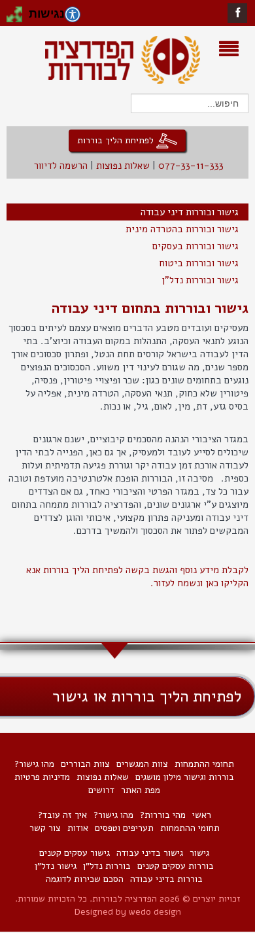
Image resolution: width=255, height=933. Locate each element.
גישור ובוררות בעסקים (195, 246)
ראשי (201, 815)
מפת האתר (140, 790)
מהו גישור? (34, 764)
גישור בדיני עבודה (149, 853)
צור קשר (45, 828)
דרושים (101, 790)
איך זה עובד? (62, 815)
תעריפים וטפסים (124, 828)
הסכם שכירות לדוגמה (85, 879)
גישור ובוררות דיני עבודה (190, 212)
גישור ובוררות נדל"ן (200, 280)
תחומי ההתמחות (204, 764)
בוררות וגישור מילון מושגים (184, 777)
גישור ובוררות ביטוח (199, 263)
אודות (77, 828)
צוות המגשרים (142, 764)
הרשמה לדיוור (61, 165)
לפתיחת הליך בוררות (116, 139)
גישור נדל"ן (55, 866)
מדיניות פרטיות (42, 777)
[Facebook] (237, 12)
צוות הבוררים (85, 764)
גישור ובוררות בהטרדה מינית (182, 229)
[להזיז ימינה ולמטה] (18, 18)
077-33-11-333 (191, 165)
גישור (199, 853)
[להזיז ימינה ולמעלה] (18, 10)
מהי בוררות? (163, 815)
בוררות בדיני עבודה (166, 879)
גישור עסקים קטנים (74, 853)
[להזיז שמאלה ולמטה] (10, 18)
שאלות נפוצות (123, 165)
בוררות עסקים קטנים (175, 866)
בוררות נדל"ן (107, 866)
